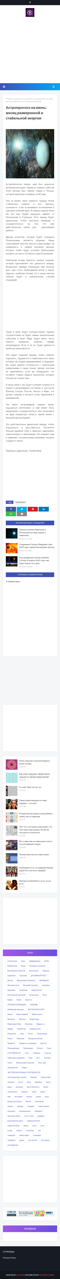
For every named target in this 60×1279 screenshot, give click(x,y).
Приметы (11, 1043)
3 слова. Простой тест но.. (30, 787)
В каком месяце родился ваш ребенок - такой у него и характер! (36, 815)
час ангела (32, 1140)
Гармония (11, 975)
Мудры (10, 1029)
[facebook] (30, 2)
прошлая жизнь (13, 1116)
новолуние (39, 1101)
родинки (40, 1116)
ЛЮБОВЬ (34, 1004)
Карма (10, 1000)
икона (42, 1092)
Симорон (36, 1053)
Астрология (27, 99)
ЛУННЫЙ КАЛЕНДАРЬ (16, 1004)
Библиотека (12, 966)
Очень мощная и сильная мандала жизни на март (34, 762)
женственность (33, 1087)
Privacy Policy (9, 1257)
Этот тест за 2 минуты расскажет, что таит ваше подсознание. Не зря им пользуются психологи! (35, 829)
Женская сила (13, 985)
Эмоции (33, 1077)
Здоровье (11, 990)
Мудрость (41, 1024)
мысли (28, 1101)
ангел (20, 1082)
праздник (11, 1111)
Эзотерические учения (16, 1077)
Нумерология (35, 1029)
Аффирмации (34, 961)
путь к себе (28, 1116)
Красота (28, 1000)
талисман (37, 1135)
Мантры (22, 1019)
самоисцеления (33, 1121)
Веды (23, 966)
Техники (47, 1058)
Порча (10, 1038)
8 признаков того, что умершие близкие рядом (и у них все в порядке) (36, 869)
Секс (27, 1053)
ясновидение (12, 1145)
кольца (29, 1096)
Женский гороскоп (30, 985)
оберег (10, 1106)
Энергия (10, 1082)
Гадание (45, 970)
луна (47, 1096)
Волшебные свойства (16, 970)
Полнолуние (42, 1033)
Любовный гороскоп (15, 1009)
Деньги (10, 980)
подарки (30, 1106)
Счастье (47, 1053)
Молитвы (29, 1024)
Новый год (21, 1029)
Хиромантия (12, 1067)
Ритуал (40, 1048)
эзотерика (45, 1140)
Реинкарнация (13, 1048)
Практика (20, 1038)
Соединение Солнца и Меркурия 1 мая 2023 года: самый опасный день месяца (36, 546)
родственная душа (15, 1121)
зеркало (24, 1092)
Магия (10, 1014)
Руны (49, 1048)
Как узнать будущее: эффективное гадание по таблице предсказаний (34, 775)
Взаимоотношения (37, 966)
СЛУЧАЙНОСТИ (14, 1053)
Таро (30, 1058)
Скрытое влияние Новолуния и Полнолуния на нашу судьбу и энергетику (32, 532)
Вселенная (33, 970)
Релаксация (28, 1048)
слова (9, 1130)
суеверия (11, 1135)
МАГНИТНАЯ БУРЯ (36, 1009)
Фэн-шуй (42, 1062)
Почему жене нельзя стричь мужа (34, 854)
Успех (9, 1062)
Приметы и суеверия (27, 1043)
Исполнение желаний (16, 995)
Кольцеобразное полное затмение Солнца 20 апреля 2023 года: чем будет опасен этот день (34, 560)
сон (39, 1130)
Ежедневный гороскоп (26, 980)
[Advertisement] (30, 50)
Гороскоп (23, 975)
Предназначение (35, 1038)
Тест (38, 1058)
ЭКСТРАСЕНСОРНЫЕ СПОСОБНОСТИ (23, 1072)
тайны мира (24, 1135)
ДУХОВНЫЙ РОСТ (38, 975)
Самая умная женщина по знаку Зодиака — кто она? (33, 802)
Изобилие (23, 990)
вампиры (38, 1082)
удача (21, 1140)
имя (9, 1096)
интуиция (18, 1096)
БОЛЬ (46, 961)
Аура (23, 961)
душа (9, 1087)
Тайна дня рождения (16, 1058)
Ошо (22, 1033)
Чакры (24, 1067)
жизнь (45, 1087)
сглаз (34, 1125)
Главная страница (13, 99)
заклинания (12, 1092)
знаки (34, 1092)
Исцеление (34, 995)
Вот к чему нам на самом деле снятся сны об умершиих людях (35, 843)
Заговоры (46, 985)
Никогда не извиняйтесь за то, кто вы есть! (35, 882)
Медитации (34, 1019)
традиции (11, 1140)
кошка (38, 1096)
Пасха (30, 1033)
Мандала (11, 1019)
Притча (43, 1043)
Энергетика (45, 1077)
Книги (19, 1000)
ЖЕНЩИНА (44, 980)
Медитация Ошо (14, 1024)
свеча (25, 1125)
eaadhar (20, 1275)
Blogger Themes (46, 1275)
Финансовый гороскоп (25, 1062)
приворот (39, 1111)
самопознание (13, 1125)
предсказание (25, 1111)
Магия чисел (37, 1014)
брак (29, 1082)
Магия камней (22, 1014)
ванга (48, 1082)
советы (19, 1130)
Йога (45, 995)
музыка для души (14, 1101)
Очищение (11, 1033)
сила (42, 1125)
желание (19, 1087)
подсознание (43, 1106)
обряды (20, 1106)
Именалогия (36, 990)
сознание (30, 1130)
